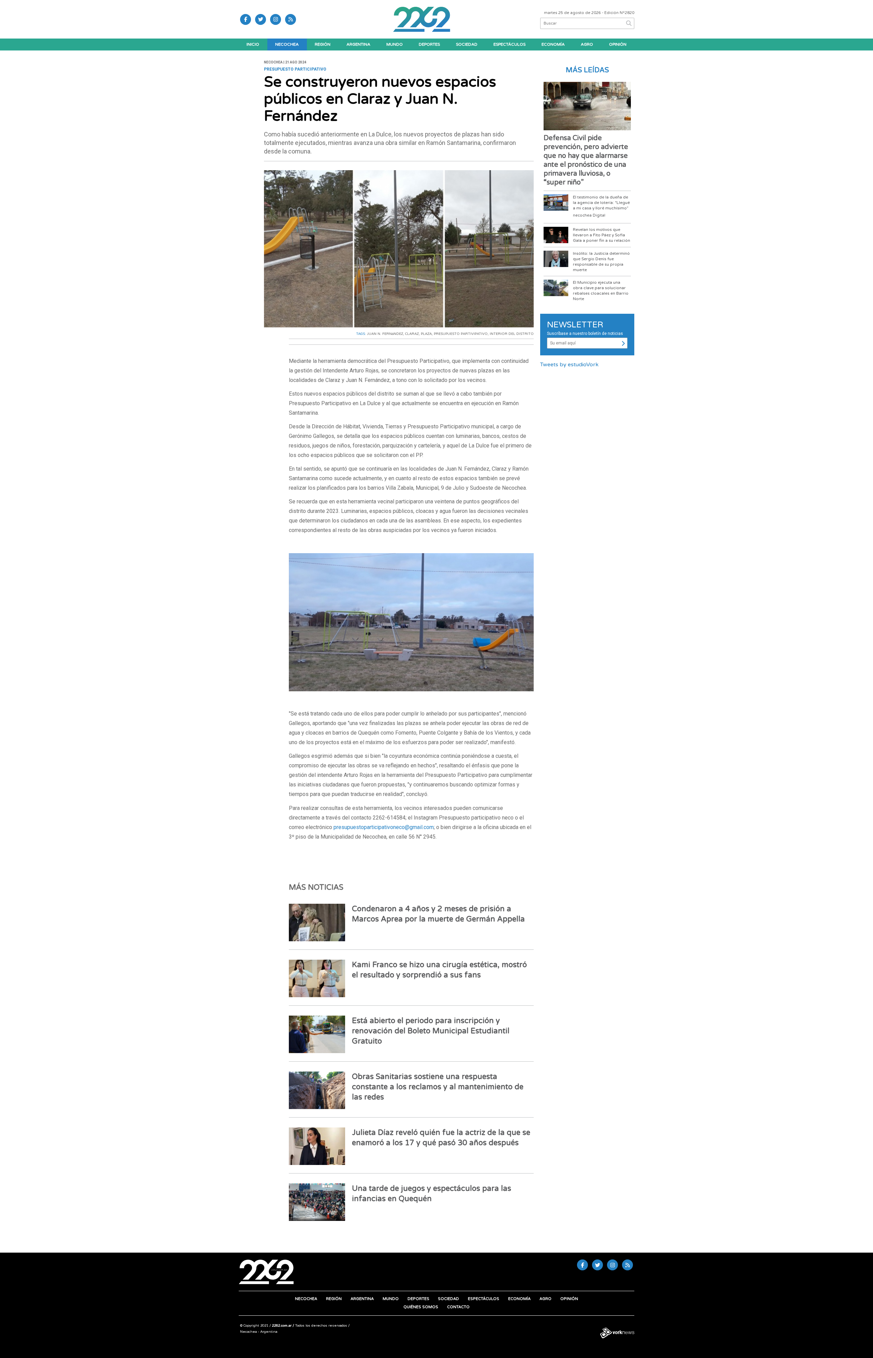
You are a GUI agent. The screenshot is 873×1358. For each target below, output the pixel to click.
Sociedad (466, 44)
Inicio (253, 44)
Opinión (617, 44)
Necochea (287, 44)
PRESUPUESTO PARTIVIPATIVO (461, 334)
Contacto (458, 1307)
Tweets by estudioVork (569, 364)
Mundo (394, 44)
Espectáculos (509, 44)
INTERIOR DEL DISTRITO (512, 334)
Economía (553, 44)
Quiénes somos (420, 1307)
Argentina (358, 44)
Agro (587, 44)
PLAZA (426, 334)
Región (322, 44)
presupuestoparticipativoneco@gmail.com (384, 827)
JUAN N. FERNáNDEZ (385, 334)
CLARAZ (412, 334)
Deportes (429, 44)
